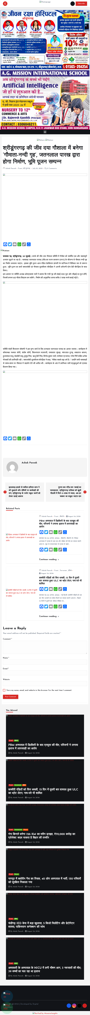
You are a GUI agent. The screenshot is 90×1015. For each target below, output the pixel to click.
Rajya (26, 829)
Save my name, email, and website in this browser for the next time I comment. (39, 690)
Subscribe (81, 3)
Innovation (18, 829)
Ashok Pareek (11, 168)
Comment (7, 639)
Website (6, 679)
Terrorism (63, 570)
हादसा (16, 963)
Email (6, 669)
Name (6, 658)
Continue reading (48, 560)
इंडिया (70, 570)
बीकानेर (62, 516)
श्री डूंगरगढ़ (26, 168)
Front (20, 168)
